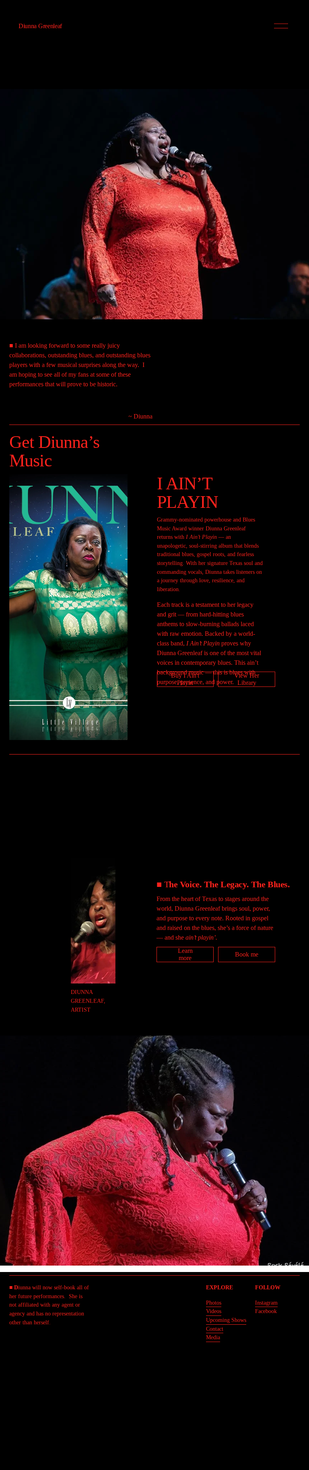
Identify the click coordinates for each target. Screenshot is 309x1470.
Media (213, 1337)
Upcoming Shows (226, 1320)
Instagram (266, 1302)
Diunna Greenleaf (40, 26)
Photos (213, 1302)
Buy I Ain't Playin (185, 679)
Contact (214, 1329)
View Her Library (246, 679)
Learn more (185, 954)
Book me (246, 954)
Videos (213, 1311)
